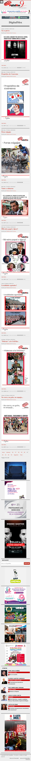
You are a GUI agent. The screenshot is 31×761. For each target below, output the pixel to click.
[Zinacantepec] (15, 614)
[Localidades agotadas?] (15, 310)
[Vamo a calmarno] (14, 205)
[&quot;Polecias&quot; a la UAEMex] (15, 366)
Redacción (8, 33)
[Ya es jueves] (15, 48)
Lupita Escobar (13, 704)
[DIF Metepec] (15, 595)
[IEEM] (15, 490)
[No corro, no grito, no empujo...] (15, 422)
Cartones (14, 33)
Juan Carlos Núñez (14, 671)
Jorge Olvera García (14, 695)
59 (21, 452)
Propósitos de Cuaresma (9, 74)
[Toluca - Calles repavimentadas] (15, 633)
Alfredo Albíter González (16, 678)
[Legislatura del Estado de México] (15, 470)
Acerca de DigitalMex (25, 758)
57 (15, 452)
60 (24, 452)
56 (12, 452)
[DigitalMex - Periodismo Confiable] (15, 4)
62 (2, 455)
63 (5, 455)
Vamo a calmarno (7, 188)
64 (8, 455)
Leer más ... (4, 65)
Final (21, 455)
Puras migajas (6, 132)
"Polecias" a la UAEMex (9, 341)
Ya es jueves (5, 30)
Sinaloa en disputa (14, 691)
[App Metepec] (15, 11)
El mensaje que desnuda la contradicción (15, 683)
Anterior (8, 452)
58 (18, 452)
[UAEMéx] (15, 576)
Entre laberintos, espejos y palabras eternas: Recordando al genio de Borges (18, 700)
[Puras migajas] (15, 157)
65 (11, 455)
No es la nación (13, 674)
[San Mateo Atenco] (15, 654)
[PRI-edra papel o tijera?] (15, 254)
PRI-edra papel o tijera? (9, 229)
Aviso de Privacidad (14, 758)
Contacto (28, 759)
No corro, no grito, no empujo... (12, 397)
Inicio (3, 452)
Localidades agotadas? (9, 285)
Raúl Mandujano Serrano (16, 687)
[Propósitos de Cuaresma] (15, 99)
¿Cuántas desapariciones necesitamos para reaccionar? (18, 709)
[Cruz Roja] (15, 733)
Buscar (27, 563)
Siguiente (16, 455)
